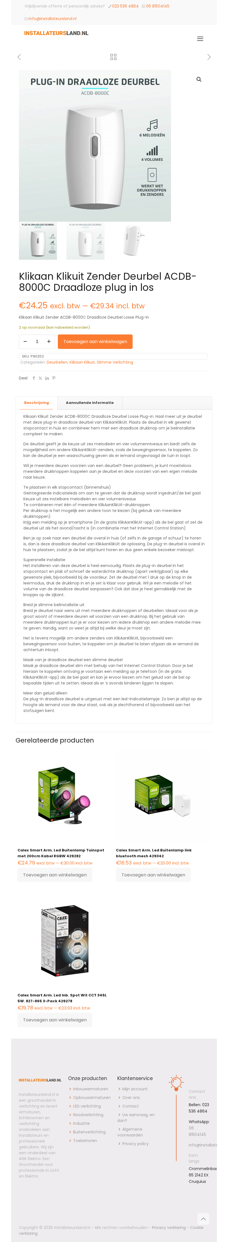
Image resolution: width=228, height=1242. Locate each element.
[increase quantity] (49, 342)
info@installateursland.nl (52, 18)
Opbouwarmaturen (92, 1097)
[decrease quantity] (25, 342)
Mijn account (135, 1089)
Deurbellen (57, 362)
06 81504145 (157, 6)
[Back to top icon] (203, 1219)
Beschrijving (36, 402)
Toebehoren (85, 1140)
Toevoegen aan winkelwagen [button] (55, 875)
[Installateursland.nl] (56, 39)
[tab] (37, 403)
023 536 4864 (125, 6)
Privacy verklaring (169, 1227)
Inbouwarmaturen (90, 1089)
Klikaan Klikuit (82, 362)
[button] (199, 79)
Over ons (131, 1097)
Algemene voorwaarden (130, 1132)
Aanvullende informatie (90, 402)
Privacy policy (135, 1143)
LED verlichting (87, 1106)
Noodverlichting (88, 1115)
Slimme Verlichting (115, 362)
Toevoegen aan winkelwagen (95, 341)
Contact (130, 1106)
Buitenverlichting (89, 1132)
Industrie (81, 1123)
